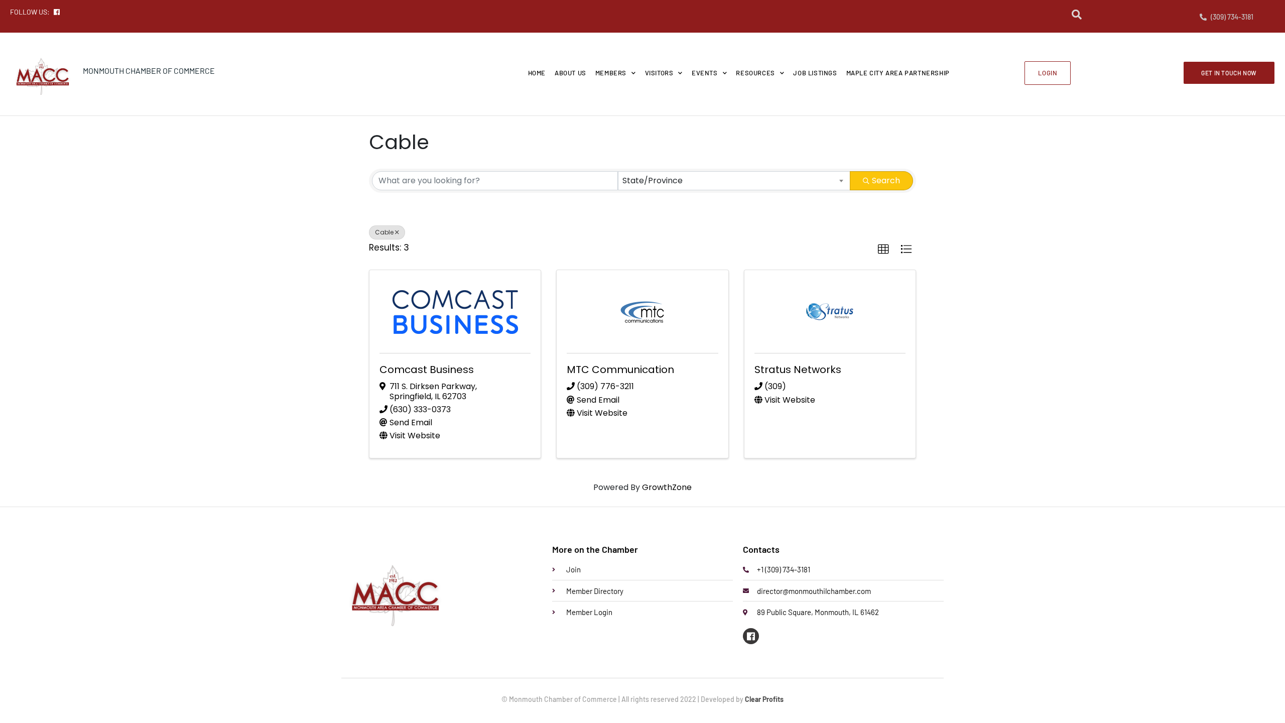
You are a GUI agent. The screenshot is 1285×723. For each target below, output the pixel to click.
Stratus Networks (797, 370)
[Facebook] (751, 636)
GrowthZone (667, 487)
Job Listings (815, 73)
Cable (384, 232)
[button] (883, 249)
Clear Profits (764, 699)
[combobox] (734, 180)
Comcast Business (426, 370)
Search (886, 180)
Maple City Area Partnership (898, 73)
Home (537, 73)
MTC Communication (620, 370)
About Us (570, 73)
